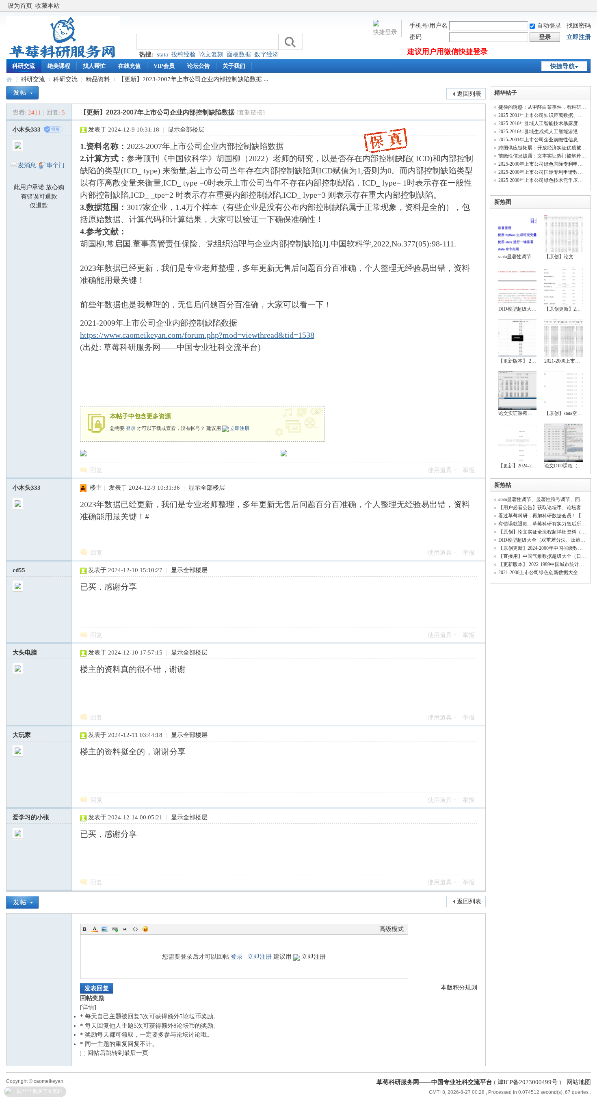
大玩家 (22, 735)
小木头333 (27, 129)
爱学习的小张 (31, 817)
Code (135, 929)
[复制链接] (250, 112)
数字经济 (266, 54)
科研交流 (23, 66)
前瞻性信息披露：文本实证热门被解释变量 (544, 156)
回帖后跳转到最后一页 (117, 1053)
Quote (125, 929)
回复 (96, 470)
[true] (289, 42)
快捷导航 (562, 66)
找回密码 (579, 25)
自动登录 (549, 25)
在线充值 (129, 66)
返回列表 (469, 94)
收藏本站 (47, 5)
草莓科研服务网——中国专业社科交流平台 (9, 79)
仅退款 (39, 205)
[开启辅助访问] (589, 5)
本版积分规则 (459, 987)
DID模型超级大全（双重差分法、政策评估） (546, 540)
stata (162, 54)
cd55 (19, 570)
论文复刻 (211, 54)
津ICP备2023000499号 (528, 1082)
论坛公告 (198, 66)
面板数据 (239, 54)
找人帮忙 (94, 66)
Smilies (145, 929)
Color (95, 929)
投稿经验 (183, 54)
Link (115, 929)
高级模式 (391, 929)
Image (105, 929)
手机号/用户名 (428, 25)
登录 (131, 428)
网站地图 (579, 1082)
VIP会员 (164, 66)
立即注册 (579, 37)
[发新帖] (22, 92)
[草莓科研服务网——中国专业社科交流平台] (63, 57)
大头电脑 (25, 652)
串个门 (55, 165)
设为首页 (20, 5)
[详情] (88, 1007)
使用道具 (440, 470)
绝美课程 (59, 66)
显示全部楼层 (186, 129)
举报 (469, 470)
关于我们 (234, 66)
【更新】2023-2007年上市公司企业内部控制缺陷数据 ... (193, 79)
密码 (415, 37)
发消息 (27, 165)
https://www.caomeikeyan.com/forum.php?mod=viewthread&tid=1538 (197, 335)
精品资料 (98, 79)
